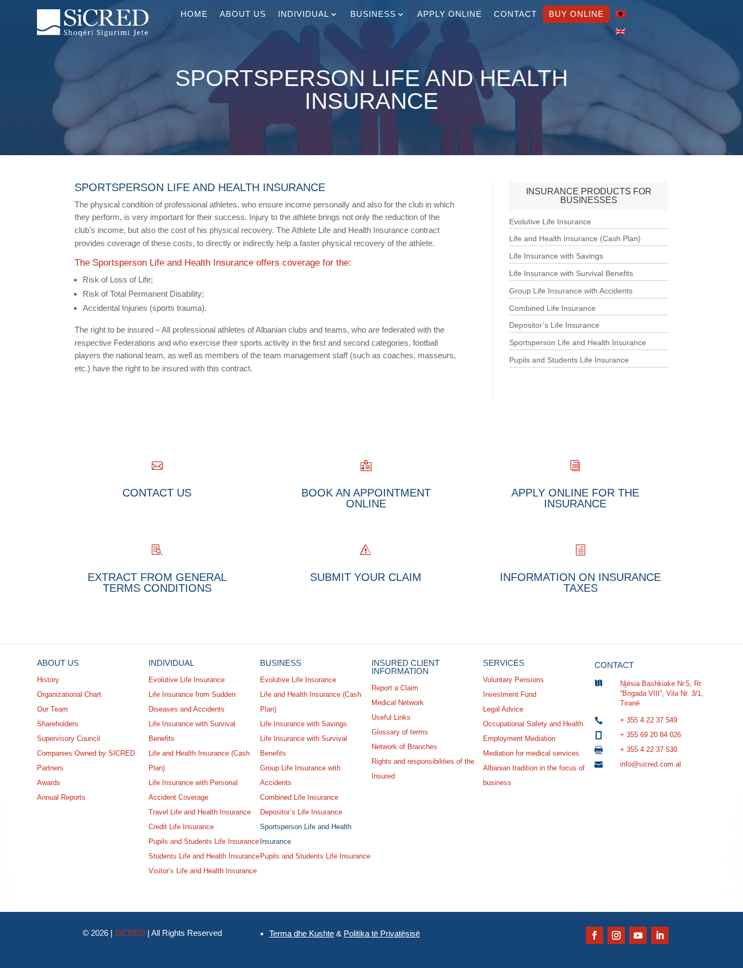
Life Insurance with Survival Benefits (571, 273)
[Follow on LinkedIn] (659, 935)
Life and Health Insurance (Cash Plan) (575, 238)
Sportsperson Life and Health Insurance (577, 342)
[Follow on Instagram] (616, 935)
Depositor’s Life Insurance (554, 325)
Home (194, 14)
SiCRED (130, 933)
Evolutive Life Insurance (550, 221)
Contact (515, 14)
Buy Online (576, 14)
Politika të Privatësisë (382, 933)
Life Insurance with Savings (556, 256)
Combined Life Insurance (552, 308)
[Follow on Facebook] (594, 935)
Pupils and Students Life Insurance (569, 360)
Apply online (449, 14)
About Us (243, 14)
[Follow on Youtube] (638, 935)
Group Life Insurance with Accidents (571, 290)
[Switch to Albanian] (621, 14)
